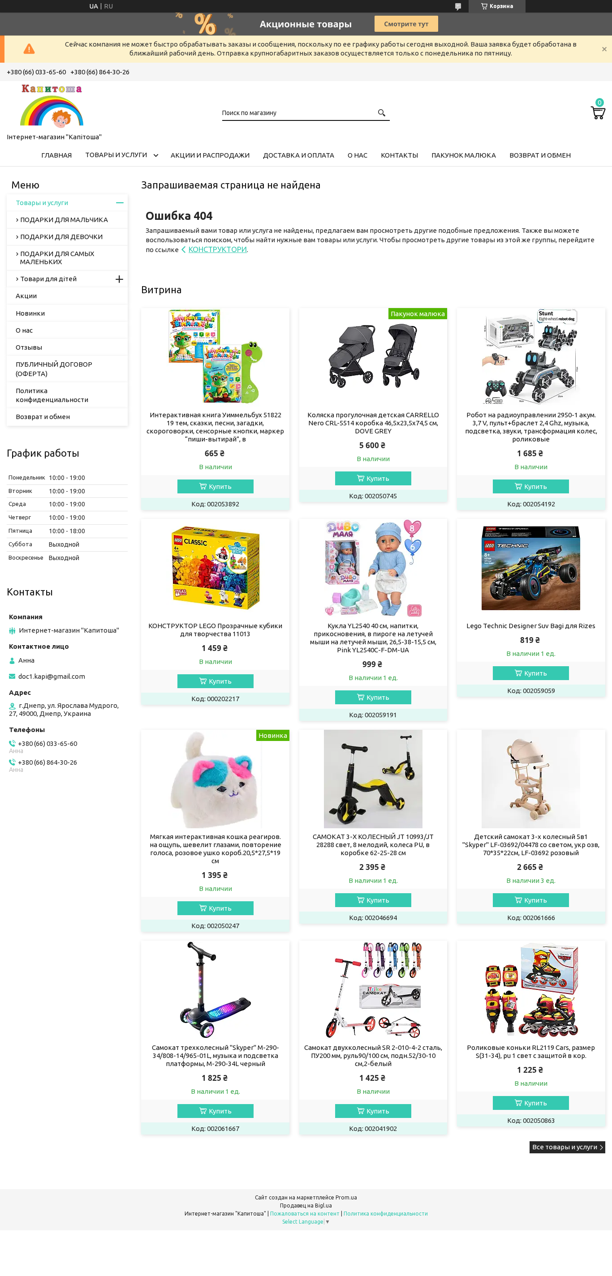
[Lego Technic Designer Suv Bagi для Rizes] (531, 568)
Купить (220, 486)
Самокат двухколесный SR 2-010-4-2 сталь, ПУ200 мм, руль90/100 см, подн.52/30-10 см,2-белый (373, 1055)
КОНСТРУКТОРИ (218, 249)
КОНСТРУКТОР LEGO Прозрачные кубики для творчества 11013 (215, 630)
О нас (357, 155)
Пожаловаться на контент (305, 1213)
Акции (26, 296)
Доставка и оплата (298, 155)
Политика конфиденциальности (52, 395)
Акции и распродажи (210, 155)
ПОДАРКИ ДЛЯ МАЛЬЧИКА (64, 219)
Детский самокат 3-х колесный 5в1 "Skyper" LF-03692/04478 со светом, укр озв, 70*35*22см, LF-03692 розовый (530, 844)
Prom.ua (346, 1197)
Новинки (30, 313)
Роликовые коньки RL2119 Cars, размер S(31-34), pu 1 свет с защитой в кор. (531, 1051)
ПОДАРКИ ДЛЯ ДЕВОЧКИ (61, 236)
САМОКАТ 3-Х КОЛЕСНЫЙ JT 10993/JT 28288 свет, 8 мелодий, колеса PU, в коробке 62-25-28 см (373, 844)
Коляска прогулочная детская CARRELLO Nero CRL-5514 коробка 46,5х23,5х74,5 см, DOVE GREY (373, 423)
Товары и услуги (116, 154)
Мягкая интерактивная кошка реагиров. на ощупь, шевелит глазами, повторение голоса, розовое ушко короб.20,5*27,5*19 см (215, 849)
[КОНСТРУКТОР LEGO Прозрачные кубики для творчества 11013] (215, 568)
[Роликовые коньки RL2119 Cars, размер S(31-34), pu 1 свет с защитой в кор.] (531, 990)
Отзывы (29, 347)
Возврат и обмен (540, 155)
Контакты (399, 155)
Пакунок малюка (463, 155)
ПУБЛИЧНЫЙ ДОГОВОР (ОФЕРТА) (54, 368)
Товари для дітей (48, 279)
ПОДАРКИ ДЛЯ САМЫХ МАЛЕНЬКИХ (57, 257)
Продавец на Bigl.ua (306, 1205)
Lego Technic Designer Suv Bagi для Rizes (530, 625)
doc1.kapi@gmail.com (51, 676)
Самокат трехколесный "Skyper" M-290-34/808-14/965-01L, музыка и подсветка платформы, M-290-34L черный (215, 1055)
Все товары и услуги (564, 1147)
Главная (56, 155)
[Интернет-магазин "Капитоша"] (51, 105)
